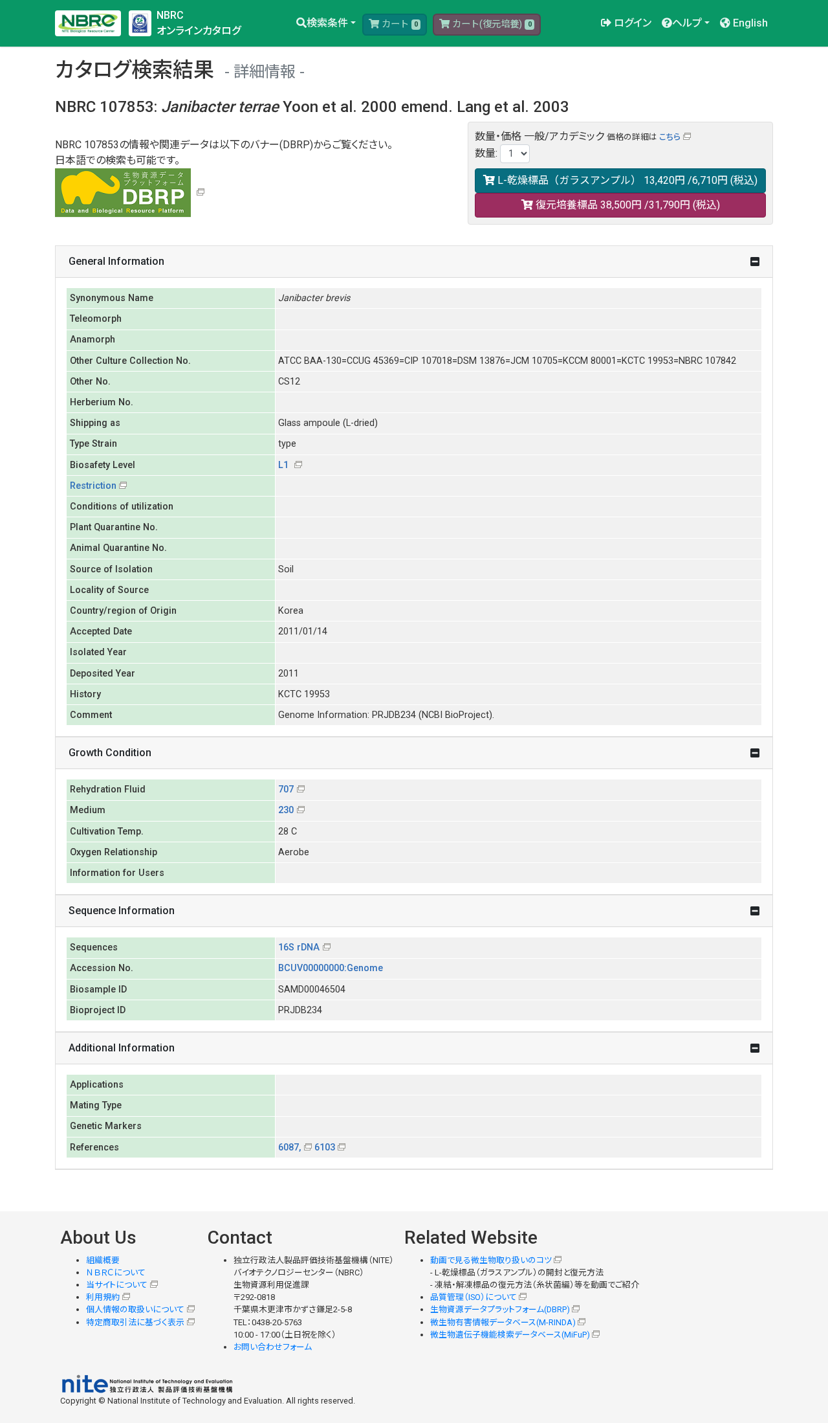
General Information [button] (116, 261)
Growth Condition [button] (110, 752)
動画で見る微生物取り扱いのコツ (491, 1260)
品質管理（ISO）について (473, 1297)
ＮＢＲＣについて (116, 1272)
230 (286, 810)
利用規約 (103, 1297)
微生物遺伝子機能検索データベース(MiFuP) (510, 1334)
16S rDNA (299, 947)
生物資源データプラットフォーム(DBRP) (500, 1309)
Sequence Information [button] (122, 910)
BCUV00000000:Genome (330, 968)
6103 (324, 1147)
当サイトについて (116, 1285)
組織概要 (103, 1260)
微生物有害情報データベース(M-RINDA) (503, 1322)
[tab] (414, 262)
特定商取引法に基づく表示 (135, 1322)
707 (286, 789)
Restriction (93, 485)
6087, (289, 1147)
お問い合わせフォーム (273, 1347)
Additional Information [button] (122, 1048)
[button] (326, 23)
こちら (670, 137)
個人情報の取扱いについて (135, 1309)
